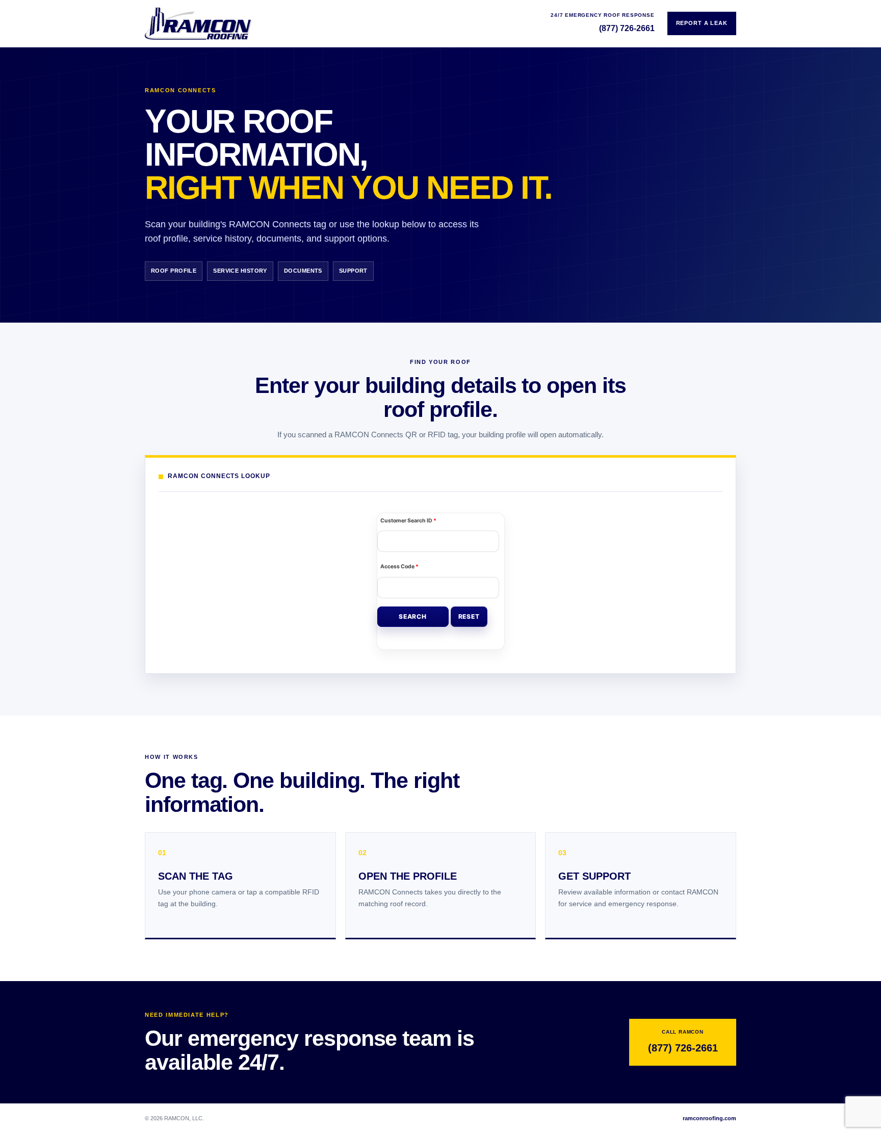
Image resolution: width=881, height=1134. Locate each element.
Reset (469, 616)
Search (413, 616)
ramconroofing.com (709, 1118)
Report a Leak (702, 23)
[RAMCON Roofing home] (198, 23)
